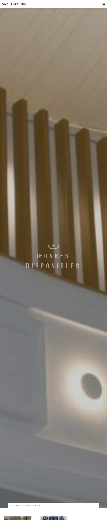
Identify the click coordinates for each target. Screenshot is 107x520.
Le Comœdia (14, 505)
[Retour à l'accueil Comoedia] (54, 4)
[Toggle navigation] (104, 3)
